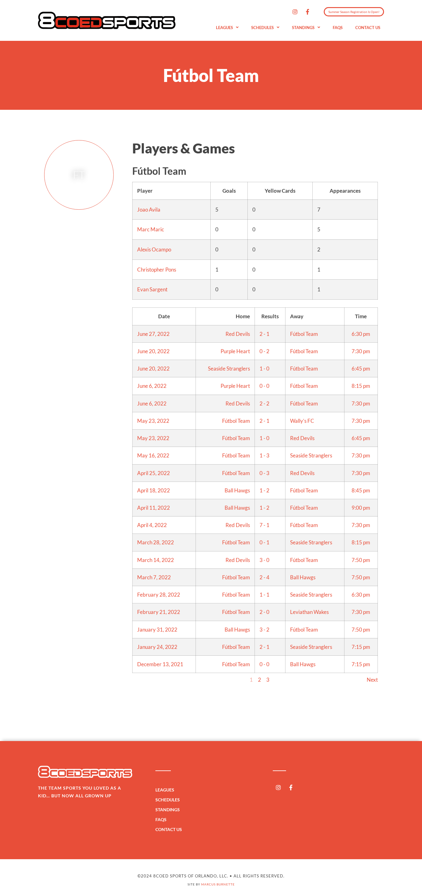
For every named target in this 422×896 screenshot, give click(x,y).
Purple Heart (235, 351)
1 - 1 (264, 594)
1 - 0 (264, 368)
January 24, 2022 (157, 647)
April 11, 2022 (153, 507)
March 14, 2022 (155, 560)
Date (164, 316)
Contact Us (367, 27)
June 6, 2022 (152, 386)
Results (270, 316)
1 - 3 (264, 455)
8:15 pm (361, 386)
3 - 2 (264, 629)
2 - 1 (264, 334)
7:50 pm (361, 560)
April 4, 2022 (152, 525)
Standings (303, 27)
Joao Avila (148, 209)
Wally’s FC (302, 421)
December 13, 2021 (160, 664)
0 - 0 (264, 386)
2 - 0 (264, 612)
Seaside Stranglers (229, 368)
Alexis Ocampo (154, 249)
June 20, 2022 (153, 351)
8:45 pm (361, 490)
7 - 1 (264, 525)
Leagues (224, 27)
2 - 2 (264, 403)
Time (361, 316)
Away (296, 316)
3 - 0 (264, 560)
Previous (142, 679)
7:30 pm (361, 351)
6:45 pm (361, 368)
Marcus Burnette (218, 884)
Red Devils (238, 334)
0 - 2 (264, 351)
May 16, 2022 (153, 455)
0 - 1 (264, 542)
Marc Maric (150, 229)
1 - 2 (264, 490)
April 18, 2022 (153, 490)
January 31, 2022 (157, 629)
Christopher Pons (156, 269)
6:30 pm (361, 334)
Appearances (345, 190)
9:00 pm (361, 507)
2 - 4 (264, 577)
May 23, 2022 (153, 421)
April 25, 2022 (153, 473)
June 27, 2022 (153, 334)
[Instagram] (295, 11)
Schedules (262, 27)
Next (372, 679)
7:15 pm (361, 647)
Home (243, 316)
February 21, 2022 (158, 612)
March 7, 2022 (154, 577)
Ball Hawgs (237, 490)
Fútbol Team (304, 334)
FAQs (338, 27)
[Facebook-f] (307, 11)
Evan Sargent (152, 289)
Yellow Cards (280, 190)
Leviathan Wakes (309, 612)
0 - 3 (264, 473)
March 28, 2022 (155, 542)
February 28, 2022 (158, 594)
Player (145, 190)
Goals (229, 190)
